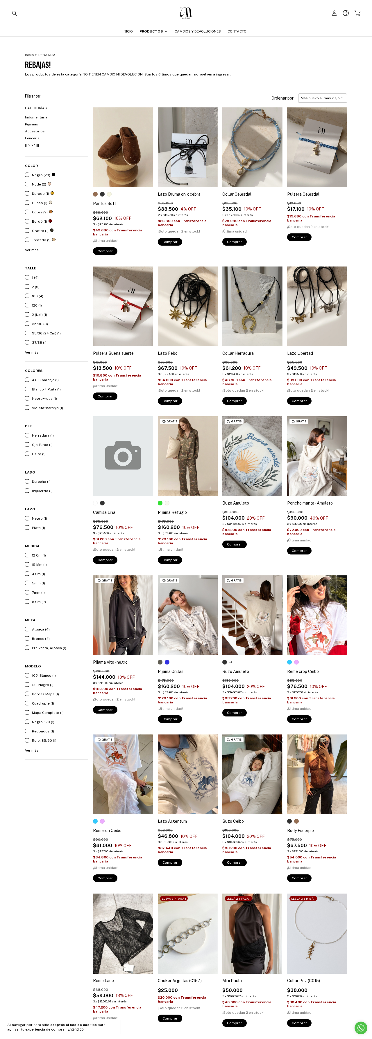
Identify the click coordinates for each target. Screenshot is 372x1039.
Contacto (237, 31)
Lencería (32, 138)
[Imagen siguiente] (144, 143)
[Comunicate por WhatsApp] (361, 1028)
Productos (151, 31)
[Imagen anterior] (101, 143)
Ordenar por (282, 98)
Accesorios (35, 131)
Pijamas (31, 124)
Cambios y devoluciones (198, 31)
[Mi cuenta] (334, 13)
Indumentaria (36, 117)
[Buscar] (14, 13)
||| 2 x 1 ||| (32, 145)
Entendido (75, 1029)
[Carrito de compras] (357, 13)
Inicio (128, 31)
